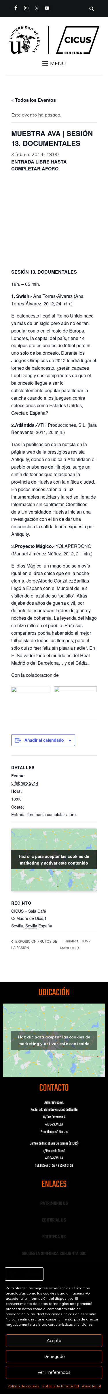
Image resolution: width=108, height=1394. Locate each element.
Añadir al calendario (44, 740)
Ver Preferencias (54, 1372)
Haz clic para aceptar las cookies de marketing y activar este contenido (54, 859)
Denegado (54, 1356)
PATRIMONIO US (54, 1203)
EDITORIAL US (54, 1220)
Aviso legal (91, 1386)
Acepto (54, 1340)
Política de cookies (23, 1386)
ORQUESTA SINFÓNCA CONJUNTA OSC (54, 1254)
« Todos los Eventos (33, 100)
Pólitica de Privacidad (60, 1386)
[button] (54, 63)
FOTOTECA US (54, 1237)
